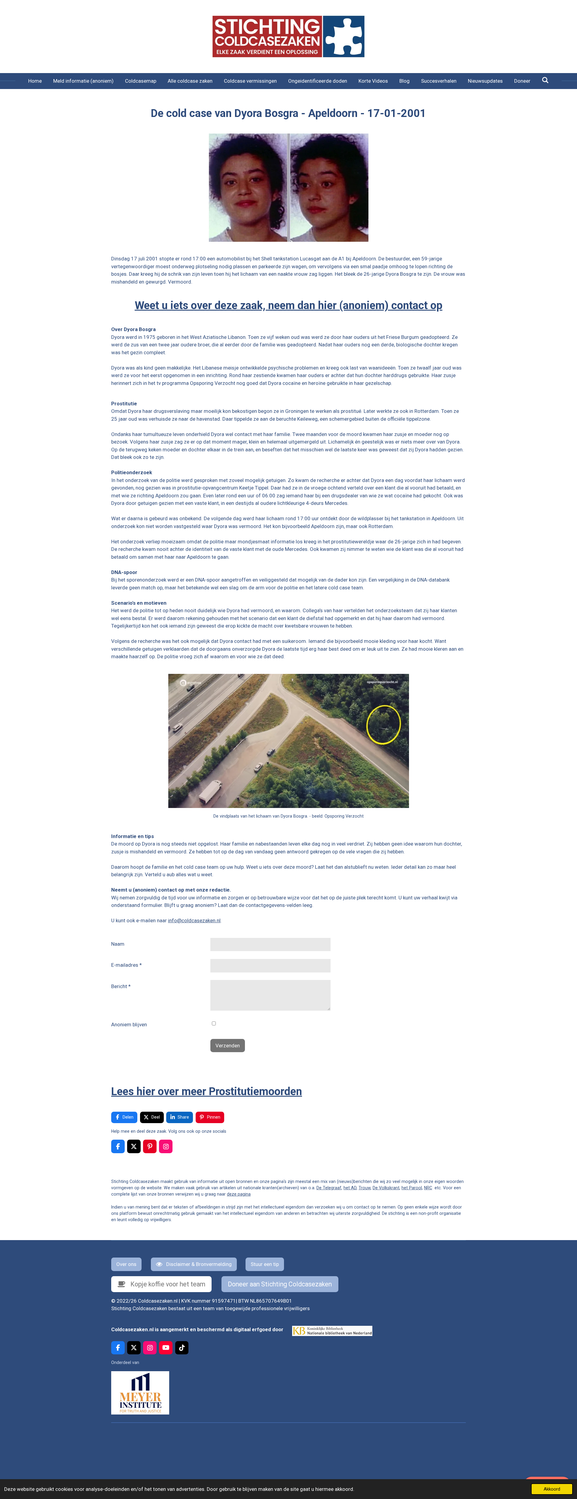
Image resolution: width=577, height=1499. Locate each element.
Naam (117, 944)
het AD (349, 1187)
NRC (428, 1187)
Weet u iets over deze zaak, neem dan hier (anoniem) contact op (288, 305)
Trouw (365, 1187)
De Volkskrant (386, 1187)
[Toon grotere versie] (288, 188)
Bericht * (121, 986)
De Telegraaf (328, 1187)
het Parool (411, 1187)
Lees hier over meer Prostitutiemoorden (206, 1091)
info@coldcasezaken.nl (194, 920)
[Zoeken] (545, 80)
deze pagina (239, 1194)
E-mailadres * (126, 965)
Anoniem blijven (129, 1024)
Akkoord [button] (552, 1489)
